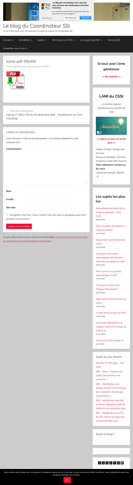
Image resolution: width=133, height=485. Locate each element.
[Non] (129, 477)
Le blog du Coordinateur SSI (36, 25)
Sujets (41, 40)
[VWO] (52, 18)
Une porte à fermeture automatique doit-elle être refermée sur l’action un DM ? (110, 257)
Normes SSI (114, 40)
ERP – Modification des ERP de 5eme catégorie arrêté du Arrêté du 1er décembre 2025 (110, 404)
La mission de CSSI (89, 40)
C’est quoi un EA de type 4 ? (109, 340)
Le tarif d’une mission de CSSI (111, 312)
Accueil (7, 40)
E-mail (10, 199)
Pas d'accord (70, 18)
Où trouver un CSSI (62, 40)
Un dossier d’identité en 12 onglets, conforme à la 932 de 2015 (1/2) (111, 326)
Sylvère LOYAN (42, 66)
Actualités (24, 40)
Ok (67, 480)
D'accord (85, 18)
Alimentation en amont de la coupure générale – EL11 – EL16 (110, 212)
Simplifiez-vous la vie (14, 48)
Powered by (45, 18)
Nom (9, 191)
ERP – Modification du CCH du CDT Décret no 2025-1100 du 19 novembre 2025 (110, 417)
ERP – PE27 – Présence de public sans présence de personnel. (109, 375)
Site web (10, 207)
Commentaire (14, 149)
